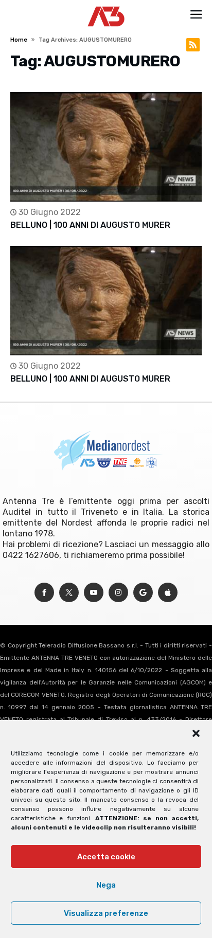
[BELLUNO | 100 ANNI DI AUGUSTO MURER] (105, 147)
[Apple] (168, 593)
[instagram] (118, 593)
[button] (196, 733)
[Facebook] (44, 593)
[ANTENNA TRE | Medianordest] (106, 6)
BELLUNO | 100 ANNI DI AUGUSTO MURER (90, 225)
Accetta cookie (106, 856)
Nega (106, 885)
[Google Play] (143, 593)
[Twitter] (69, 593)
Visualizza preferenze (106, 913)
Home (18, 40)
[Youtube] (93, 593)
